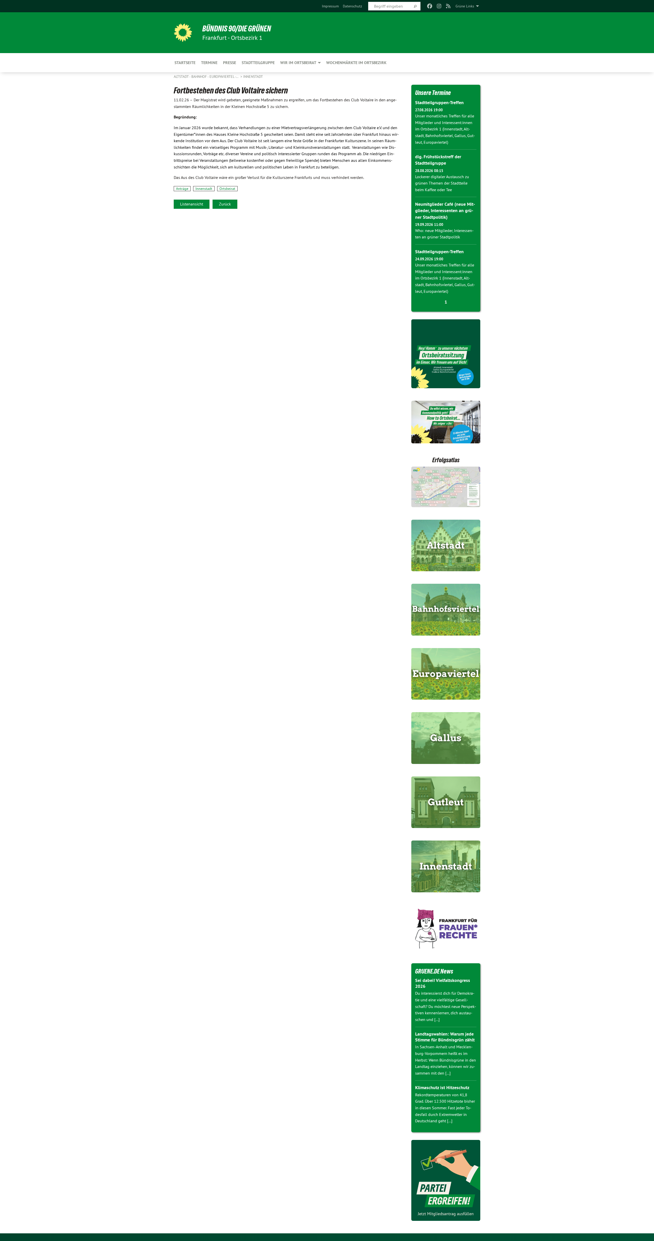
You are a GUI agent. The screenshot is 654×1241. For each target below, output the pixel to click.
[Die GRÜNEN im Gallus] (445, 738)
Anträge (182, 188)
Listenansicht (191, 203)
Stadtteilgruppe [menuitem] (258, 62)
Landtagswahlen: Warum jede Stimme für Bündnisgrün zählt (445, 1037)
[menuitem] (330, 6)
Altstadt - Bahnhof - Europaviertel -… (206, 76)
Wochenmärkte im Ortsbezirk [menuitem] (356, 62)
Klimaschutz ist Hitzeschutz (442, 1087)
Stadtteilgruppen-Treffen (439, 102)
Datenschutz (352, 6)
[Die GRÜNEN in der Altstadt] (445, 545)
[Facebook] (430, 6)
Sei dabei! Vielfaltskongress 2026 (442, 983)
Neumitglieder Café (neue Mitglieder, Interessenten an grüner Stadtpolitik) (445, 210)
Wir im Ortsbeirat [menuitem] (298, 62)
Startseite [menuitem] (184, 62)
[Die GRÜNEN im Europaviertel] (445, 674)
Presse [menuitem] (229, 62)
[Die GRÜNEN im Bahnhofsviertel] (445, 610)
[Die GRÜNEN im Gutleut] (445, 802)
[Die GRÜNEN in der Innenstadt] (445, 866)
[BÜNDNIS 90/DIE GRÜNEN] (183, 32)
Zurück (225, 203)
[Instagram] (439, 6)
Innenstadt (253, 76)
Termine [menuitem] (209, 62)
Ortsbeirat (227, 188)
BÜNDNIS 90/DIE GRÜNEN (236, 28)
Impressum (330, 6)
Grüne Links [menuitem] (465, 6)
